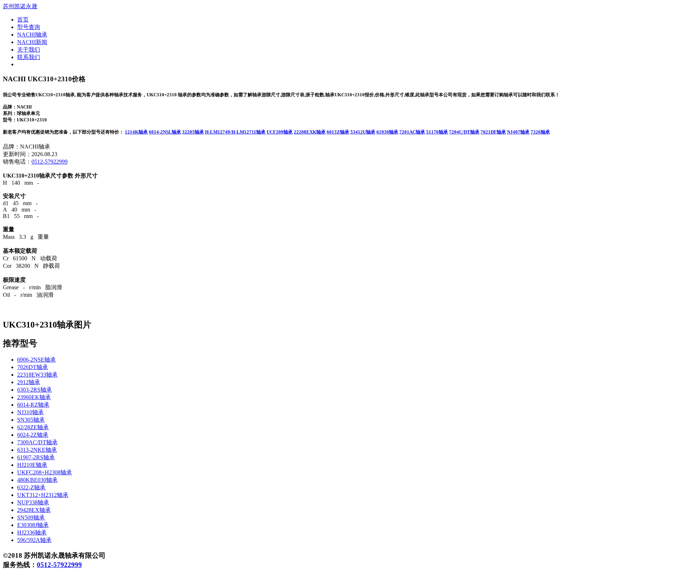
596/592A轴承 (34, 540)
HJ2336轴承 (32, 532)
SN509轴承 (31, 517)
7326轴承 (540, 132)
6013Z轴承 (338, 132)
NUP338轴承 (33, 502)
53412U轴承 (362, 132)
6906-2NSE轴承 (36, 360)
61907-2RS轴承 (36, 457)
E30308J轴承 (33, 525)
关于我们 (28, 50)
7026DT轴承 (32, 367)
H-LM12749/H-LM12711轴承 (235, 132)
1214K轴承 (136, 132)
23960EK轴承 (34, 397)
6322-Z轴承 (31, 487)
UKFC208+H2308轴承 (44, 472)
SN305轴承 (31, 420)
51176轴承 (437, 132)
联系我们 (28, 57)
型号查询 (28, 27)
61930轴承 (387, 132)
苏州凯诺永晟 (20, 6)
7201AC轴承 (412, 132)
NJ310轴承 (30, 412)
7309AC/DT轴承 (37, 442)
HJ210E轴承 (32, 465)
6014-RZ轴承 (33, 405)
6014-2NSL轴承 (165, 132)
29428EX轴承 (34, 510)
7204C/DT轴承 (464, 132)
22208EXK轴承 (310, 132)
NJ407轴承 (518, 132)
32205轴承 (193, 132)
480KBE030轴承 (37, 480)
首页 (23, 19)
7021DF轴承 (493, 132)
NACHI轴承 (32, 35)
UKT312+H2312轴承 (42, 495)
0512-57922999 (49, 162)
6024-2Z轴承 (32, 435)
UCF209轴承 (280, 132)
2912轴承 (28, 382)
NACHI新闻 (32, 42)
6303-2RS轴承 (34, 390)
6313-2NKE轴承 (37, 450)
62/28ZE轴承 (33, 427)
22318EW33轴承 (37, 375)
